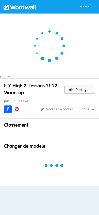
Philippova (19, 100)
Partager (82, 89)
